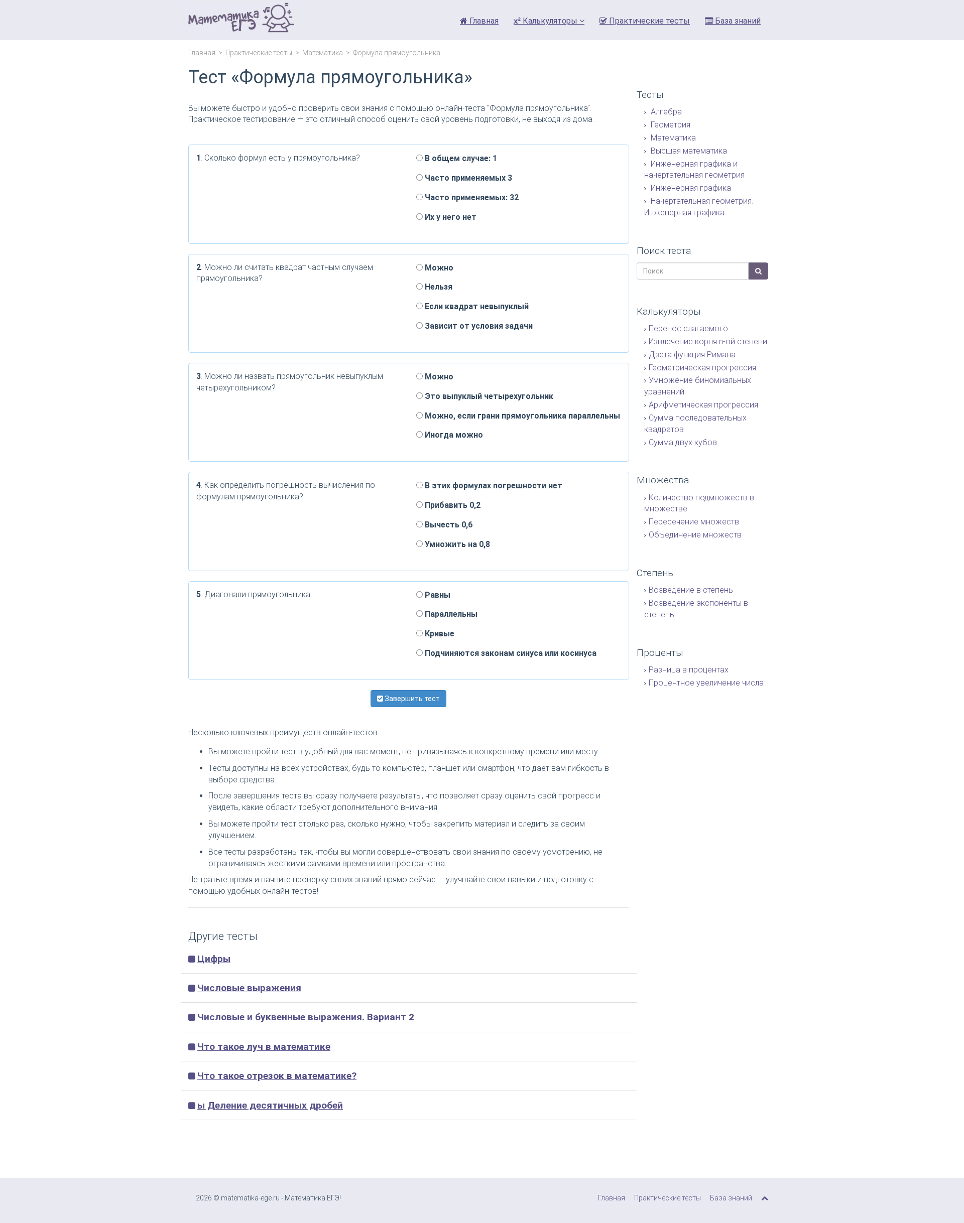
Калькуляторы (550, 21)
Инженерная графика (690, 188)
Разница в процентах (689, 669)
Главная (483, 21)
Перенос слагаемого (688, 328)
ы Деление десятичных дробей (270, 1105)
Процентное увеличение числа (706, 683)
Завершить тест (411, 699)
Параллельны (450, 614)
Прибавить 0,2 (451, 505)
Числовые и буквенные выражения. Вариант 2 (305, 1017)
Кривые (438, 633)
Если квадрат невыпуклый (476, 306)
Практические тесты (648, 21)
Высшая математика (688, 151)
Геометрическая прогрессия (702, 367)
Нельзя (437, 287)
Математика (322, 53)
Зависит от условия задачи (478, 326)
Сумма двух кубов (683, 442)
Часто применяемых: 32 (471, 197)
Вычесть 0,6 (447, 524)
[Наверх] (764, 1198)
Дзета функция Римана (692, 354)
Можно (438, 268)
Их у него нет (449, 217)
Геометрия (669, 124)
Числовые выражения (249, 988)
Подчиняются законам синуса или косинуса (509, 653)
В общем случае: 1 (460, 158)
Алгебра (665, 111)
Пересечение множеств (694, 521)
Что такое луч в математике (263, 1046)
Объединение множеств (695, 534)
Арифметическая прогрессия (703, 405)
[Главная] (241, 20)
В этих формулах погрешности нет (492, 485)
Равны (436, 595)
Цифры (213, 959)
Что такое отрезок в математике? (276, 1075)
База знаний (737, 21)
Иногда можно (453, 435)
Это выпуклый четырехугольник (488, 396)
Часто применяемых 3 (467, 178)
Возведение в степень (691, 590)
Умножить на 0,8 (456, 544)
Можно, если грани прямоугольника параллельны (521, 416)
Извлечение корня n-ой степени (708, 341)
